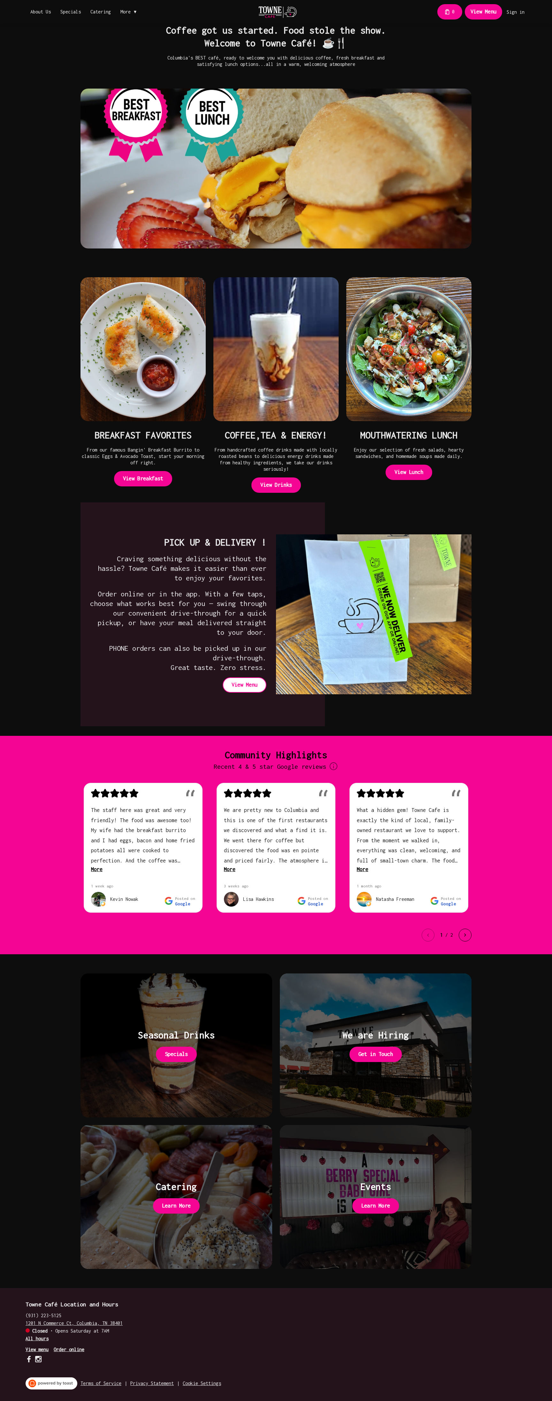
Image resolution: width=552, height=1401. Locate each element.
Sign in (516, 12)
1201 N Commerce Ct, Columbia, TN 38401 (74, 1323)
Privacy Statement (152, 1383)
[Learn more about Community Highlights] (333, 766)
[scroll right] (465, 935)
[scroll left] (428, 935)
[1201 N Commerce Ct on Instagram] (38, 1360)
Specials (70, 11)
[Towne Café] (277, 12)
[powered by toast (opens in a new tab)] (51, 1383)
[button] (130, 11)
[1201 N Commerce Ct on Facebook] (30, 1360)
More (97, 869)
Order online (69, 1349)
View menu (37, 1349)
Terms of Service (100, 1383)
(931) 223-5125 (43, 1315)
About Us (40, 11)
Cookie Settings (202, 1383)
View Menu (483, 11)
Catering (100, 11)
